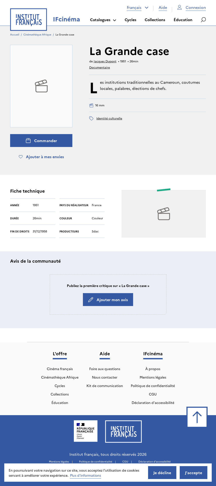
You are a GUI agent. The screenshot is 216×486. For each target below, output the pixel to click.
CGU (153, 394)
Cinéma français (60, 368)
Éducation (183, 19)
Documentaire (99, 67)
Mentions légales (153, 377)
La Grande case (64, 34)
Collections (155, 19)
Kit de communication (104, 385)
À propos (152, 368)
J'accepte (193, 472)
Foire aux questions (104, 368)
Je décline (162, 472)
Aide (163, 7)
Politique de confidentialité (153, 385)
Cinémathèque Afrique (37, 34)
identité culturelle (109, 118)
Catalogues (100, 19)
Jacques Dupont (105, 61)
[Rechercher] (203, 19)
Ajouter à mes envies (45, 156)
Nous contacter (104, 377)
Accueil (14, 34)
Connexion (196, 7)
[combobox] (137, 7)
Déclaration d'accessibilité (153, 402)
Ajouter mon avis (112, 299)
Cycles (130, 19)
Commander (45, 140)
